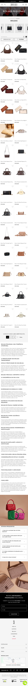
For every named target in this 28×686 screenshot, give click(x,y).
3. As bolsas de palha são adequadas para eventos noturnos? (11, 541)
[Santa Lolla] (14, 5)
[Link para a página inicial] (9, 18)
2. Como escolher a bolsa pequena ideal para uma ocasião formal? (12, 536)
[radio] (26, 36)
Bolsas (13, 18)
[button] (25, 683)
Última (21, 337)
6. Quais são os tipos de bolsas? (9, 557)
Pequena (18, 18)
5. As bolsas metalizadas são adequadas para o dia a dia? (12, 552)
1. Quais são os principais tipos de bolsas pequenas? (11, 531)
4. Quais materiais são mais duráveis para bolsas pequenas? (11, 546)
